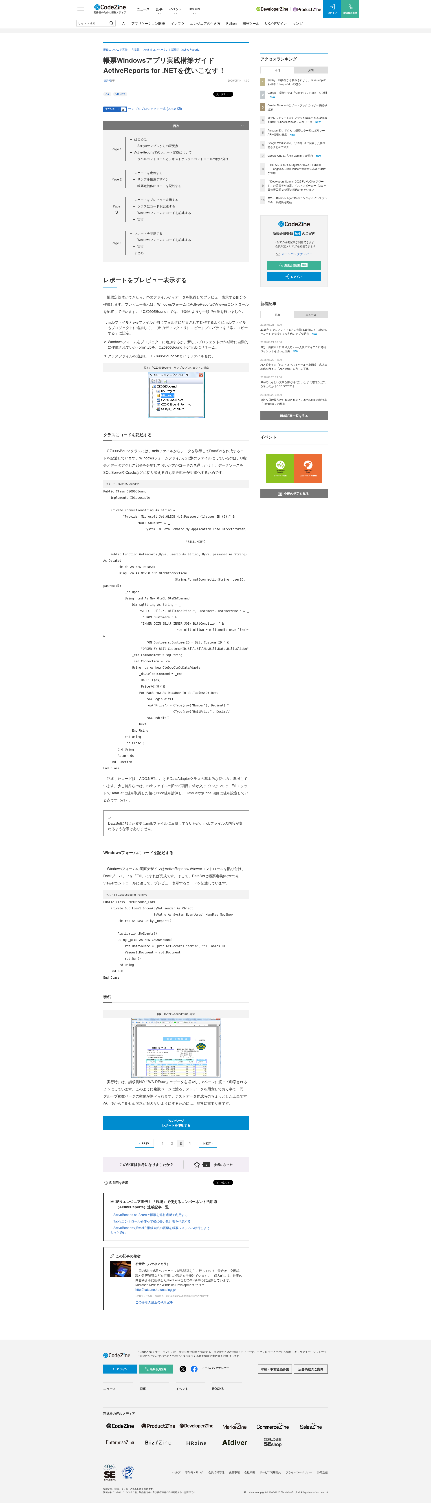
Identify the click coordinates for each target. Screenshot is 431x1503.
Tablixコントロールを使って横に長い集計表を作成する (152, 1221)
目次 (176, 125)
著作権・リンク (194, 1472)
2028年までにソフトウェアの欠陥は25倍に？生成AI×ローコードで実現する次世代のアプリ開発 (294, 331)
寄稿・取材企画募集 (275, 1369)
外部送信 (322, 1472)
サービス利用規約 (270, 1472)
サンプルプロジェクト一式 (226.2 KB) (155, 108)
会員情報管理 (216, 1472)
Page (117, 149)
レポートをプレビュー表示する (156, 199)
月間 (311, 70)
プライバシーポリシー (299, 1472)
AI (123, 23)
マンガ (297, 23)
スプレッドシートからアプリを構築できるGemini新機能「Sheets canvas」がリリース (298, 120)
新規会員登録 (295, 265)
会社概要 (249, 1472)
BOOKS (194, 9)
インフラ (177, 23)
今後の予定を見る (296, 493)
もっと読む (118, 1232)
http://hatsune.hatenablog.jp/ (155, 1289)
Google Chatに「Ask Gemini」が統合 (290, 155)
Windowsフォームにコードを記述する (164, 212)
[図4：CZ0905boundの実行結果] (176, 1047)
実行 (140, 219)
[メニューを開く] (81, 9)
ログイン (296, 276)
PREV (145, 1143)
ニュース (143, 9)
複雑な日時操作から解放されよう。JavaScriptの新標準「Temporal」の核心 (297, 82)
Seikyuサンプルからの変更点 (157, 145)
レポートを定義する (148, 172)
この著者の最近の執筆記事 (154, 1302)
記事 (159, 9)
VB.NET (120, 94)
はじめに (140, 139)
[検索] (111, 23)
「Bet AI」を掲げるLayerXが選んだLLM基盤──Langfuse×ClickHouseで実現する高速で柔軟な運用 (297, 169)
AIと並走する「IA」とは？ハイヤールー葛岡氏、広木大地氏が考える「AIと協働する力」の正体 (293, 366)
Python (231, 23)
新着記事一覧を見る (294, 415)
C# (107, 94)
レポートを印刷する (148, 233)
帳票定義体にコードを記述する (159, 185)
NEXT (207, 1143)
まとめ (139, 252)
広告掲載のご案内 (310, 1369)
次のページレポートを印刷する (176, 1122)
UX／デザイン (276, 23)
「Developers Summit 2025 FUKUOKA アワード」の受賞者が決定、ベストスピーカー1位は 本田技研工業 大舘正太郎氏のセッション (297, 185)
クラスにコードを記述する (156, 206)
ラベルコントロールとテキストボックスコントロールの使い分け (183, 158)
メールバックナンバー (296, 254)
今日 (277, 70)
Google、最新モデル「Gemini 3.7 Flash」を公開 (297, 92)
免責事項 (234, 1472)
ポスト (224, 94)
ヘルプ (176, 1472)
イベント (175, 9)
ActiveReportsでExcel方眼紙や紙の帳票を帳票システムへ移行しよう (161, 1227)
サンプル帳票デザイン (153, 179)
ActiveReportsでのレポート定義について (163, 152)
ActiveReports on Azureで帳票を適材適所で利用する (150, 1214)
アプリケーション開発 (148, 23)
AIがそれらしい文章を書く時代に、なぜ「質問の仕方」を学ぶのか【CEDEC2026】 (294, 384)
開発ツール (250, 23)
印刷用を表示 (118, 1182)
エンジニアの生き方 (205, 23)
